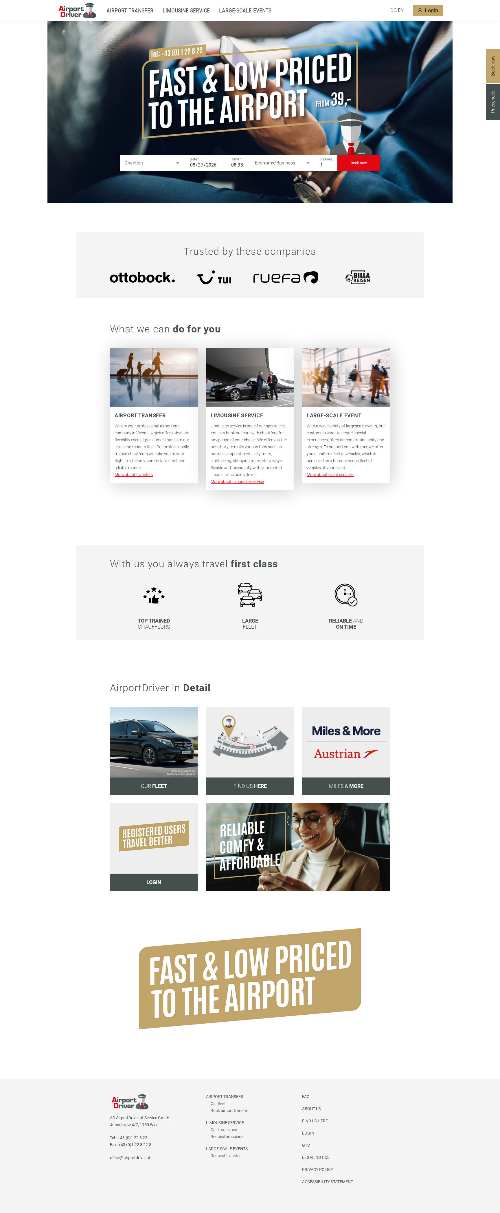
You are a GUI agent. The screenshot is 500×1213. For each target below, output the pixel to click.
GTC (306, 1145)
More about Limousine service (237, 481)
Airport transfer (224, 1096)
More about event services (330, 474)
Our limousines (224, 1129)
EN (401, 10)
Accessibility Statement (327, 1181)
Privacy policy (317, 1169)
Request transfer (226, 1155)
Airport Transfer (129, 10)
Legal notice (316, 1157)
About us (311, 1108)
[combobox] (152, 163)
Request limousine (227, 1136)
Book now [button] (359, 163)
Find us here (315, 1121)
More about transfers (134, 474)
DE (393, 10)
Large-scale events (245, 10)
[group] (142, 277)
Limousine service (186, 10)
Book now (493, 66)
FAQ (306, 1096)
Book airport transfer (229, 1110)
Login (431, 10)
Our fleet (218, 1103)
